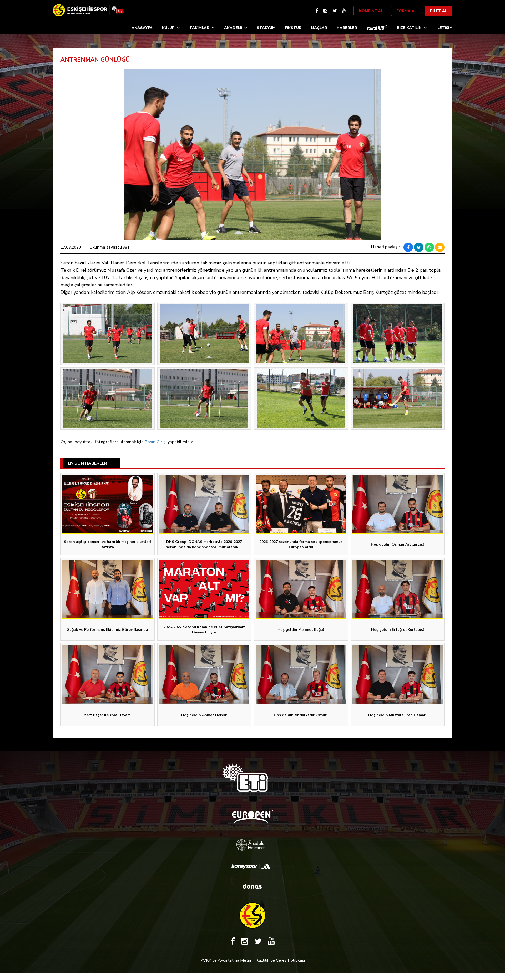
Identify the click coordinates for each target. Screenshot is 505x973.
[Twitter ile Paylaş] (418, 247)
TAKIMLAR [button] (199, 27)
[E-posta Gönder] (440, 247)
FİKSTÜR (293, 27)
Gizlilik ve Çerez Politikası (281, 960)
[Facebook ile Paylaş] (408, 247)
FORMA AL (407, 10)
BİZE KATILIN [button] (409, 27)
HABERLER (347, 27)
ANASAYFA (142, 27)
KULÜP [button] (168, 27)
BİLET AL (438, 10)
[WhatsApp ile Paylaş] (429, 247)
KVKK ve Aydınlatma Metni (225, 960)
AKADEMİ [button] (233, 27)
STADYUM (266, 27)
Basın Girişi (155, 442)
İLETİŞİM (444, 27)
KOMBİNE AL (371, 10)
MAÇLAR (319, 27)
